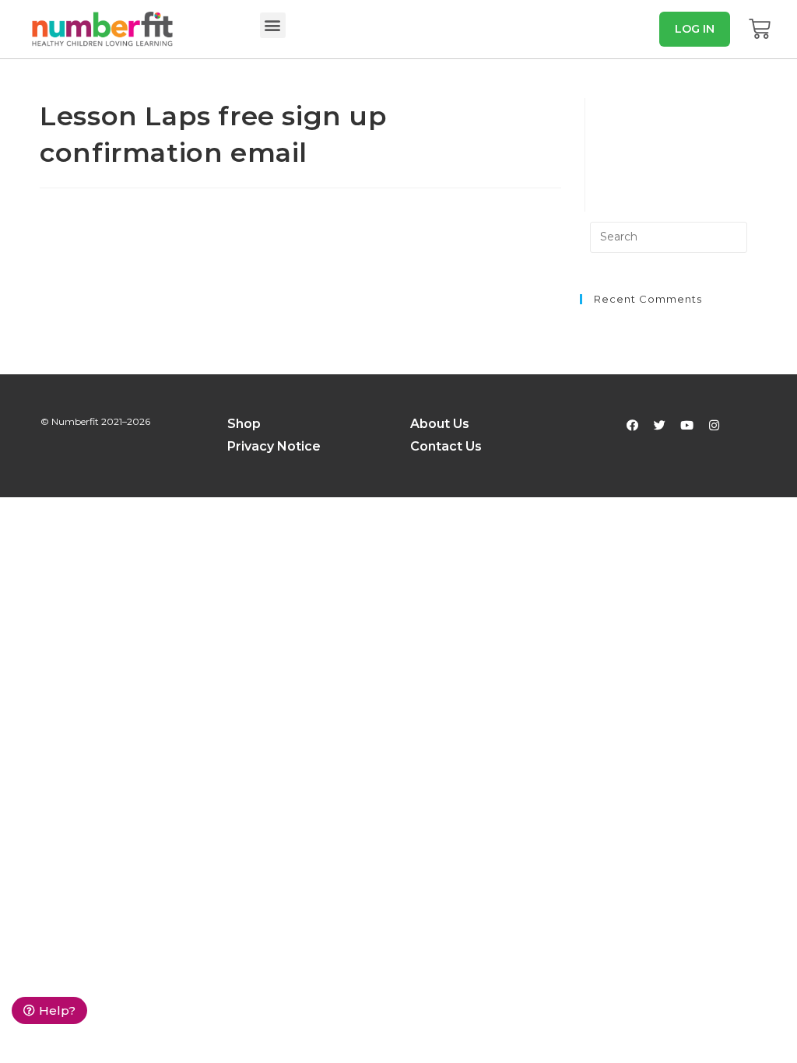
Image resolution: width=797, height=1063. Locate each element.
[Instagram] (713, 425)
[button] (273, 25)
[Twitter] (659, 425)
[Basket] (759, 29)
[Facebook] (632, 425)
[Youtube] (686, 425)
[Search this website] (668, 237)
